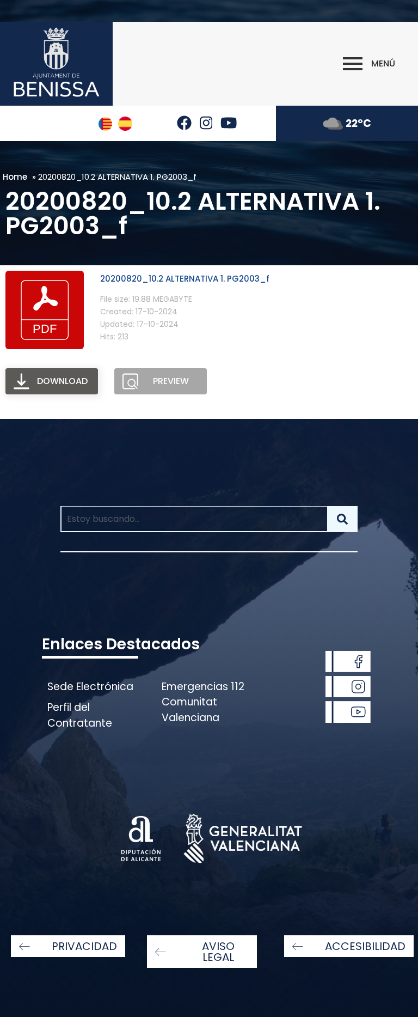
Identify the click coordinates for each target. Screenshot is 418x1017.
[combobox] (193, 519)
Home (15, 176)
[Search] (342, 519)
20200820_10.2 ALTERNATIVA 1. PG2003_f (184, 278)
